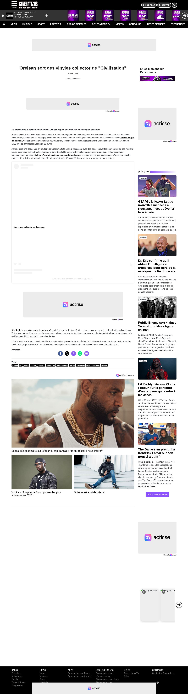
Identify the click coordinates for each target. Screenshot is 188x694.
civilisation (81, 365)
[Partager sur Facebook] (60, 355)
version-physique (92, 365)
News (14, 24)
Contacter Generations (163, 673)
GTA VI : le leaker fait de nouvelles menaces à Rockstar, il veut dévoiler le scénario (156, 207)
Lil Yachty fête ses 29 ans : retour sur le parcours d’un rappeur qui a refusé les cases (156, 389)
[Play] (3, 15)
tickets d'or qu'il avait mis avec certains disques (58, 155)
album (26, 365)
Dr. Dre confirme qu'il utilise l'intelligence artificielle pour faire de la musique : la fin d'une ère (156, 266)
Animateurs (17, 676)
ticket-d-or (50, 365)
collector (41, 365)
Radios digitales (76, 24)
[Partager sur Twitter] (66, 355)
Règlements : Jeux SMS (107, 679)
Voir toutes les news (157, 494)
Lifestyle (56, 24)
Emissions (16, 673)
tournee (33, 365)
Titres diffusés (156, 24)
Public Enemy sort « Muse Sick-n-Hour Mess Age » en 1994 (157, 326)
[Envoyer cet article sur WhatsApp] (79, 355)
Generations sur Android (79, 676)
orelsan (15, 365)
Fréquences (178, 24)
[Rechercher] (174, 5)
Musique (27, 24)
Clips (126, 676)
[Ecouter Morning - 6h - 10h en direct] (157, 78)
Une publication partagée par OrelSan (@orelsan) (73, 279)
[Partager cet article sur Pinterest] (73, 355)
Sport (41, 24)
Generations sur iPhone (79, 673)
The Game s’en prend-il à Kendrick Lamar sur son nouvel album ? (156, 453)
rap (20, 365)
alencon (104, 365)
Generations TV (101, 24)
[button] (150, 605)
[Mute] (47, 16)
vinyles (72, 365)
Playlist (15, 679)
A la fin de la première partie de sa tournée (32, 330)
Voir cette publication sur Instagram (29, 227)
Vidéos (120, 24)
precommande (62, 365)
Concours (135, 24)
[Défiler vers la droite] (179, 605)
